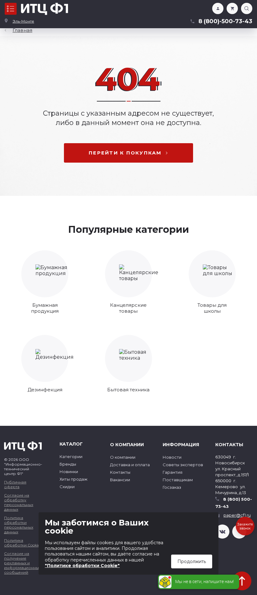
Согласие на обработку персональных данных (18, 502)
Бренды (68, 464)
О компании (122, 457)
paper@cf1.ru (237, 515)
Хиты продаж (73, 479)
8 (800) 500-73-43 (233, 503)
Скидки (67, 486)
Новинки (69, 471)
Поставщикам (178, 479)
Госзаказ (172, 487)
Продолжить (191, 561)
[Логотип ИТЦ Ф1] (44, 9)
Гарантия (172, 472)
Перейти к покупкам (125, 153)
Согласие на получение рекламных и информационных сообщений (22, 563)
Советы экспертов (183, 464)
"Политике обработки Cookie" (82, 565)
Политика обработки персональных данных (18, 524)
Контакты (120, 472)
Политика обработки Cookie (22, 542)
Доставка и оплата (130, 464)
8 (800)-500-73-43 (225, 21)
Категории (71, 456)
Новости (172, 457)
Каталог (11, 9)
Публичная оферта (15, 484)
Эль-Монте (23, 21)
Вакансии (120, 479)
